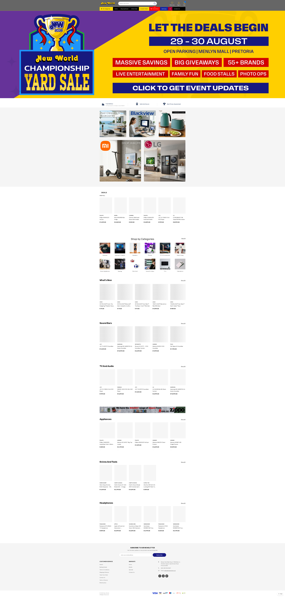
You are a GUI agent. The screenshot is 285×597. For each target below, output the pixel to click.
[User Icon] (179, 3)
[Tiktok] (166, 575)
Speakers (134, 255)
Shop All (102, 195)
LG (173, 215)
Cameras (104, 255)
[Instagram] (163, 575)
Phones (150, 255)
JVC (159, 215)
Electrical (134, 271)
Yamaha (119, 387)
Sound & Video (150, 271)
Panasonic (103, 524)
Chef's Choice (118, 483)
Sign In (178, 5)
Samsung (119, 344)
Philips (101, 215)
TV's (165, 271)
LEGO (101, 302)
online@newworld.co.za (170, 570)
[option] (105, 212)
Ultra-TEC (146, 483)
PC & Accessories (165, 255)
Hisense (155, 344)
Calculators (180, 271)
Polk (171, 344)
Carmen (131, 215)
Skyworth (138, 344)
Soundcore (132, 524)
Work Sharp (103, 483)
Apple (116, 524)
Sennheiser (147, 524)
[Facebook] (159, 575)
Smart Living (180, 255)
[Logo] (108, 3)
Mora (115, 215)
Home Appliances (105, 271)
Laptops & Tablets (120, 255)
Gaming (120, 271)
